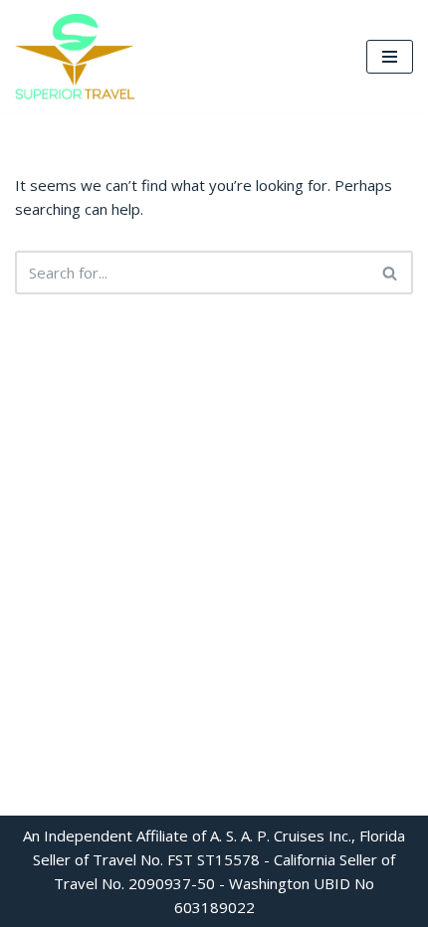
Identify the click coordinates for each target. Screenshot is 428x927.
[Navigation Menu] (389, 57)
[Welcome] (74, 56)
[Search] (390, 272)
